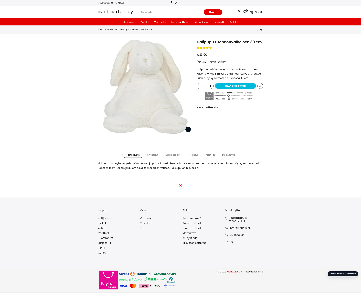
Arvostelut (152, 154)
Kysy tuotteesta (207, 107)
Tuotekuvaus (133, 154)
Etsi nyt (213, 12)
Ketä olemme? (192, 218)
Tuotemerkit (105, 238)
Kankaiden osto (173, 154)
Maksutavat (228, 154)
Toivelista (146, 223)
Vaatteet (159, 22)
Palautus (210, 154)
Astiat (101, 228)
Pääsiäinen (112, 29)
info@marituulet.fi (105, 3)
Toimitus (193, 154)
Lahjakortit (104, 243)
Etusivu (101, 29)
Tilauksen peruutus (194, 243)
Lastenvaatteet (179, 22)
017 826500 (119, 3)
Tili (142, 228)
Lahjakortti (219, 22)
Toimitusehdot (217, 62)
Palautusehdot (192, 228)
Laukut (102, 223)
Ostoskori (146, 218)
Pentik (144, 22)
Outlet (232, 22)
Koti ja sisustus (107, 218)
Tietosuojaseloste (253, 271)
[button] (204, 48)
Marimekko (128, 22)
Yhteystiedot (202, 22)
